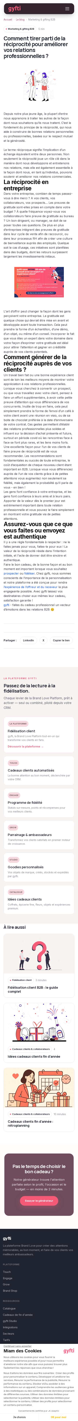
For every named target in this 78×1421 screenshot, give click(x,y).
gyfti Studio (10, 1321)
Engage (7, 1278)
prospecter (11, 573)
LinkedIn (28, 640)
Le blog (20, 19)
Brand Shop (10, 1290)
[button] (67, 8)
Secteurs (8, 1333)
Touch (7, 1272)
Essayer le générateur (39, 1200)
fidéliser (29, 573)
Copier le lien (61, 640)
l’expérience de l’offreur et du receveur (31, 587)
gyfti (7, 605)
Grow (6, 1284)
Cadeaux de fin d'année (18, 1314)
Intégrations (10, 1327)
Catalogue (9, 1308)
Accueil (8, 19)
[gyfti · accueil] (15, 9)
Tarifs (6, 1340)
